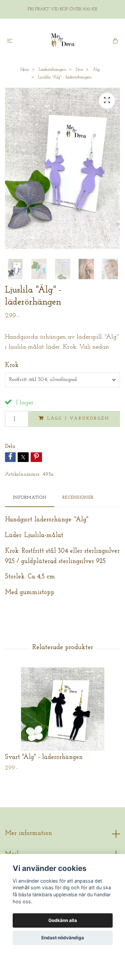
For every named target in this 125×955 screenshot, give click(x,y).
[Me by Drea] (62, 40)
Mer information (28, 833)
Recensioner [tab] (78, 497)
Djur (79, 69)
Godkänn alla (62, 920)
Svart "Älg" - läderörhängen (44, 757)
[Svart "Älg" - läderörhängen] (62, 709)
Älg (96, 69)
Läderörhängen (52, 69)
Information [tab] (29, 497)
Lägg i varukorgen (78, 418)
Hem (24, 69)
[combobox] (62, 380)
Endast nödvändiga (62, 937)
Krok (12, 365)
